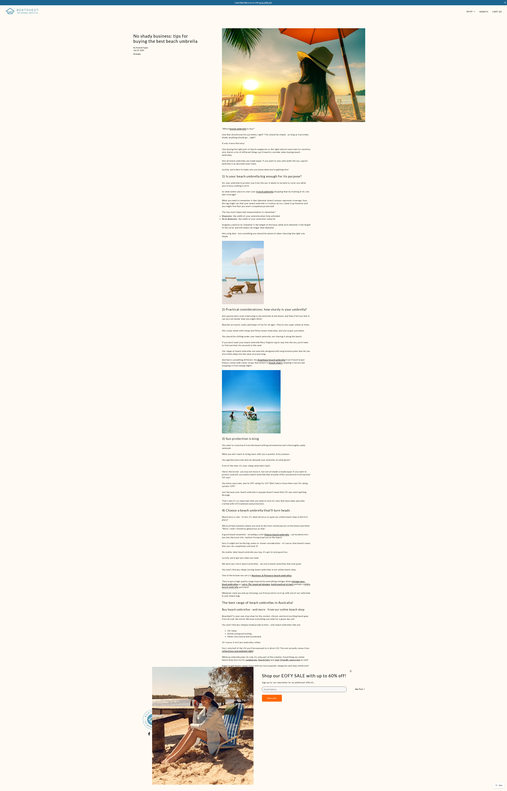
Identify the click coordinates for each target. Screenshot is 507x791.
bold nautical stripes (282, 584)
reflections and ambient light (237, 651)
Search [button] (483, 11)
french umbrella (264, 191)
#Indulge (137, 54)
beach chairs (276, 362)
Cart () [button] (497, 11)
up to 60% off (265, 2)
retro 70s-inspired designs (256, 584)
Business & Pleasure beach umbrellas (272, 575)
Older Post (358, 689)
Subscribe (272, 698)
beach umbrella (238, 128)
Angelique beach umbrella (271, 359)
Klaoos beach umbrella (276, 534)
